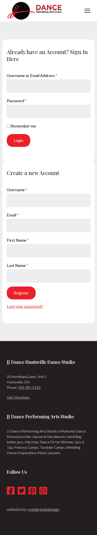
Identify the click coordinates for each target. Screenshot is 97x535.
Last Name (17, 265)
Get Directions (18, 397)
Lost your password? (25, 306)
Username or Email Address (32, 75)
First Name (18, 240)
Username (17, 189)
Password (16, 100)
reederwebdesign (43, 509)
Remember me (23, 125)
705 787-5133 (29, 387)
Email (12, 214)
